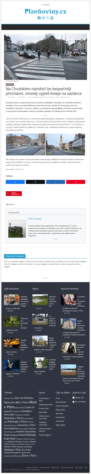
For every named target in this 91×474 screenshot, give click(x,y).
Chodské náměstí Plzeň (40, 97)
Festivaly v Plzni (17, 421)
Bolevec (17, 408)
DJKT (12, 414)
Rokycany (11, 441)
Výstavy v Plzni (12, 449)
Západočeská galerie (12, 452)
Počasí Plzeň (44, 408)
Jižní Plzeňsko (61, 402)
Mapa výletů (60, 425)
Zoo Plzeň (26, 449)
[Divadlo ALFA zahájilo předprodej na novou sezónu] (11, 339)
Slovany (26, 442)
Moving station (23, 429)
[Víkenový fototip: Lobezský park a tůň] (40, 295)
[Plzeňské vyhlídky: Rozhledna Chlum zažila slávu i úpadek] (40, 358)
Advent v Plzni (9, 398)
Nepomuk (13, 432)
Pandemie (14, 435)
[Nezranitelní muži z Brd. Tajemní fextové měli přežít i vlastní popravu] (68, 344)
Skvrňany (18, 441)
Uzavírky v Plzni (65, 97)
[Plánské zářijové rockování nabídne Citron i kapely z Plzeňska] (11, 361)
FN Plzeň (30, 422)
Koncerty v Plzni (26, 425)
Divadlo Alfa (17, 411)
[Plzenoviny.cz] (6, 27)
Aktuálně (10, 85)
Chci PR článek (80, 402)
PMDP (12, 438)
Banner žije (79, 397)
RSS (86, 468)
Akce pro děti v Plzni (16, 402)
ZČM (13, 456)
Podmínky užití (44, 468)
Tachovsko (60, 421)
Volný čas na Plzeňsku (16, 444)
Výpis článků (79, 468)
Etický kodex (55, 468)
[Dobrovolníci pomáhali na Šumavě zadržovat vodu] (11, 317)
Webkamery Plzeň (46, 404)
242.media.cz (35, 469)
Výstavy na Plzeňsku (24, 447)
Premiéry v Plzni (22, 439)
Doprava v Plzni (54, 97)
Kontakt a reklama (32, 468)
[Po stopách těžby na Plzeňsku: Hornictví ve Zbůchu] (40, 315)
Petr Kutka (21, 97)
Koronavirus (11, 428)
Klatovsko (59, 413)
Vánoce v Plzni (10, 446)
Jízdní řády (43, 412)
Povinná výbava (45, 435)
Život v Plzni (29, 455)
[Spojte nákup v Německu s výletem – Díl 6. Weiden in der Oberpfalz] (40, 337)
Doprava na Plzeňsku (22, 415)
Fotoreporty (8, 425)
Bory (29, 97)
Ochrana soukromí (67, 468)
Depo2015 (8, 411)
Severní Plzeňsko (62, 406)
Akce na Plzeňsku (24, 398)
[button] (26, 144)
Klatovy (15, 425)
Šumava (18, 456)
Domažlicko (60, 417)
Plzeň (22, 435)
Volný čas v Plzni (29, 444)
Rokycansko (60, 410)
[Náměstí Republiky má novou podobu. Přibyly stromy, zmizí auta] (11, 295)
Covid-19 (29, 407)
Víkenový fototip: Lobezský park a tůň (52, 301)
